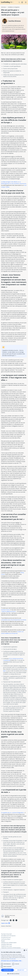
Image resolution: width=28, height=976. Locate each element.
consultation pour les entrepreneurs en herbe (13, 620)
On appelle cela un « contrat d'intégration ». (13, 812)
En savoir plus (13, 958)
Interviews (3, 7)
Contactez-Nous (5, 939)
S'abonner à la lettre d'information (11, 947)
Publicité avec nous (6, 946)
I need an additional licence (8, 611)
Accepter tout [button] (7, 970)
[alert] (14, 962)
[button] (14, 960)
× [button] (26, 950)
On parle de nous (6, 937)
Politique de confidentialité (8, 942)
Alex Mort (8, 926)
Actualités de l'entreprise (8, 935)
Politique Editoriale (6, 944)
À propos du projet (6, 934)
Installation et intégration (14, 7)
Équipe (3, 940)
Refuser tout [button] (20, 970)
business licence (5, 610)
